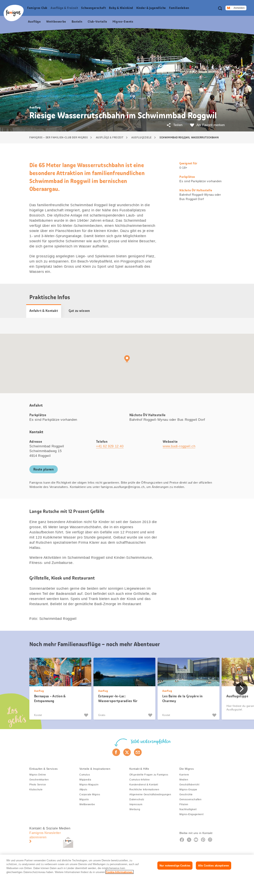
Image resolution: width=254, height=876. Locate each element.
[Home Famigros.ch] (14, 13)
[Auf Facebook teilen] (116, 752)
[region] (127, 865)
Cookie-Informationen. (119, 871)
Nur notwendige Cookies (175, 865)
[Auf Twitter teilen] (127, 752)
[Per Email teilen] (138, 752)
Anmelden (239, 8)
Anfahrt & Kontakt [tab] (43, 310)
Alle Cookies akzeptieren (213, 865)
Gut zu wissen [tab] (79, 310)
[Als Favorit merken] (86, 715)
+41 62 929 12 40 (110, 446)
